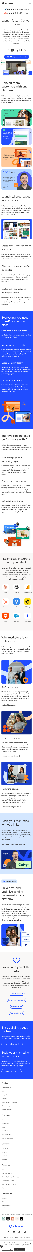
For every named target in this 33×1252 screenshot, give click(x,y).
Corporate (5, 1148)
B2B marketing (6, 1134)
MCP (3, 1091)
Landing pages (6, 1087)
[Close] (31, 1243)
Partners (4, 1159)
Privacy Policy (14, 1237)
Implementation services (6, 1207)
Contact (4, 1198)
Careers (4, 1156)
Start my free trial (10, 1044)
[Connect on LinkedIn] (14, 1231)
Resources (6, 1165)
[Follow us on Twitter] (19, 1231)
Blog (3, 1169)
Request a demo (15, 1013)
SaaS (3, 1127)
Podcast (4, 1188)
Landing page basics (8, 1180)
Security (5, 1237)
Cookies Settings (7, 1249)
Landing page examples (9, 1184)
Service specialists (7, 1138)
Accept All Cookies (19, 1249)
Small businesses (7, 1131)
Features (4, 1098)
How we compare (7, 1106)
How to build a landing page (10, 1177)
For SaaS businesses (9, 705)
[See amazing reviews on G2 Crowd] (25, 1231)
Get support (15, 1006)
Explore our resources (15, 1000)
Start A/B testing (6, 160)
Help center (5, 1202)
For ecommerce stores (9, 756)
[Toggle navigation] (30, 3)
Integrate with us (7, 1173)
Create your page (6, 115)
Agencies (4, 1120)
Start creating (5, 138)
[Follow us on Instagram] (8, 1231)
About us (4, 1152)
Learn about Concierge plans (12, 844)
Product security (6, 1109)
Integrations (5, 1095)
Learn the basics (15, 993)
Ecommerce (5, 1123)
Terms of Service (25, 1237)
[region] (16, 1246)
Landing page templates (9, 1102)
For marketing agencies (10, 807)
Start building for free (15, 57)
